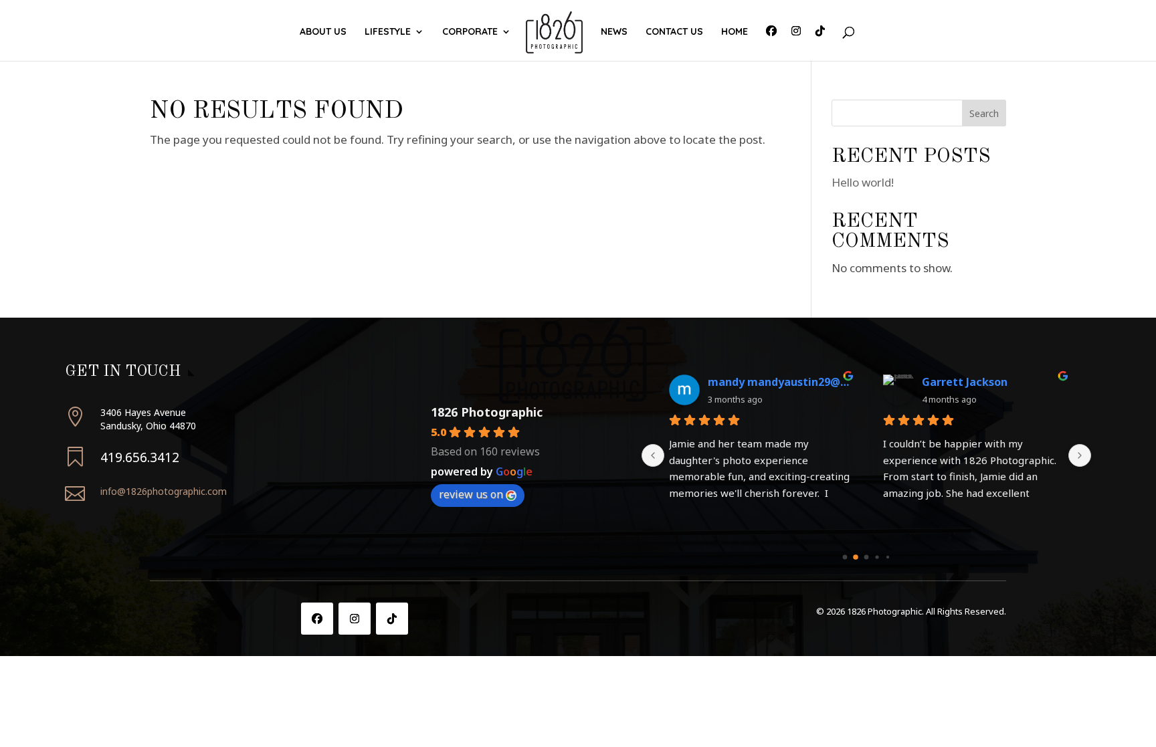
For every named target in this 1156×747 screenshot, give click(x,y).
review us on (471, 494)
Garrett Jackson (964, 382)
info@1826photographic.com (163, 491)
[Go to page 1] (855, 557)
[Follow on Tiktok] (392, 619)
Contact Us (674, 32)
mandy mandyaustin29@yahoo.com (779, 382)
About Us (323, 32)
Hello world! (863, 182)
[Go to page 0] (845, 556)
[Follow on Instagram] (355, 619)
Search (984, 113)
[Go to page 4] (887, 557)
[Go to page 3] (876, 556)
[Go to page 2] (866, 556)
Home (734, 32)
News (614, 32)
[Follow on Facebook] (317, 619)
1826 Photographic (487, 412)
